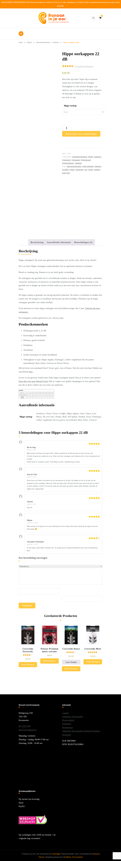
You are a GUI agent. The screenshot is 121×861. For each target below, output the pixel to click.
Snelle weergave (28, 664)
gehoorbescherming (74, 166)
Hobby (90, 157)
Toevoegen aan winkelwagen (81, 134)
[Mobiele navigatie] (21, 33)
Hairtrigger (56, 854)
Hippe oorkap (70, 105)
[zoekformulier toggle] (93, 18)
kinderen (98, 166)
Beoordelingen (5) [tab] (83, 242)
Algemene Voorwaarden (72, 716)
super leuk (66, 173)
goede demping (88, 166)
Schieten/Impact (68, 163)
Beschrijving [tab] (37, 242)
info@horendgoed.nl (27, 730)
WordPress (67, 857)
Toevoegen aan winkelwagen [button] (28, 640)
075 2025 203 (24, 726)
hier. (31, 371)
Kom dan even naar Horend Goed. (34, 381)
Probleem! (66, 724)
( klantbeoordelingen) (84, 66)
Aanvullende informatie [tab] (59, 242)
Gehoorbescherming (79, 157)
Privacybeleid (68, 720)
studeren (97, 170)
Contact (65, 713)
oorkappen (80, 170)
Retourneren (67, 727)
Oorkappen (66, 160)
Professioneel (86, 160)
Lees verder (71, 662)
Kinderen (97, 157)
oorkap (72, 170)
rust (85, 170)
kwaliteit (65, 170)
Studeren (78, 163)
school (90, 170)
